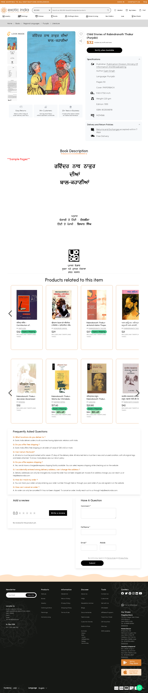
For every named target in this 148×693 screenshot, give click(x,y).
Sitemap (104, 626)
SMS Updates (105, 631)
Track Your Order (106, 617)
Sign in (121, 2)
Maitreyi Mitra (59, 402)
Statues (43, 594)
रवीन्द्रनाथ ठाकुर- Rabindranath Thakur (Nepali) (96, 399)
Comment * (86, 506)
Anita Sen (22, 328)
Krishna (22, 402)
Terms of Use (111, 558)
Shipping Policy (66, 608)
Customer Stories (86, 622)
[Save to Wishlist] (81, 35)
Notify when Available (104, 50)
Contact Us (104, 594)
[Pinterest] (130, 594)
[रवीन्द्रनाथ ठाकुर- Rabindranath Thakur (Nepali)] (97, 393)
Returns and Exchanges (107, 129)
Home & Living (46, 617)
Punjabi (46, 23)
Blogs (83, 608)
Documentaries (86, 612)
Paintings (44, 612)
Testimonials (85, 617)
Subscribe (31, 595)
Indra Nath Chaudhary (133, 402)
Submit (92, 563)
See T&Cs (25, 115)
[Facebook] (122, 594)
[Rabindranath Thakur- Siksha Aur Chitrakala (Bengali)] (62, 393)
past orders (92, 483)
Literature (56, 23)
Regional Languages (31, 23)
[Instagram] (133, 594)
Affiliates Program (107, 612)
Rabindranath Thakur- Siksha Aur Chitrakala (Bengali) (61, 399)
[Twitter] (126, 594)
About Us (84, 594)
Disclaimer (64, 594)
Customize (104, 598)
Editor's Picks (85, 626)
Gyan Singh (109, 71)
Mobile (102, 543)
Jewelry (43, 603)
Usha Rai (92, 402)
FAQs (83, 598)
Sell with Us (105, 603)
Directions (124, 625)
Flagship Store (127, 615)
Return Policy (65, 598)
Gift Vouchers (105, 622)
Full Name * (85, 527)
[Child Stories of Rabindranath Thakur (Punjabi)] (12, 44)
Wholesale (104, 608)
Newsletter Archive (87, 603)
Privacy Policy (123, 558)
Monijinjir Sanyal (60, 328)
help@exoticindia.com (21, 475)
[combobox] (78, 10)
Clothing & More (46, 608)
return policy (59, 458)
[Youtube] (140, 594)
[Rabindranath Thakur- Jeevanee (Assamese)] (27, 393)
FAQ (145, 2)
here (72, 483)
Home (9, 23)
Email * (84, 543)
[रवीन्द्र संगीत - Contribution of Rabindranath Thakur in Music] (27, 319)
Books (17, 23)
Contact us (134, 2)
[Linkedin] (137, 594)
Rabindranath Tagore (97, 328)
